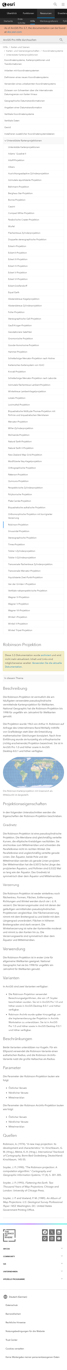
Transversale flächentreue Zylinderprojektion (30, 564)
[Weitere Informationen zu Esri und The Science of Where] (9, 1236)
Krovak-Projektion (17, 371)
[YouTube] (59, 1238)
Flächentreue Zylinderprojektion (24, 233)
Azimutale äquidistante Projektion (24, 180)
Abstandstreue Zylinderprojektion (25, 305)
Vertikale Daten (11, 120)
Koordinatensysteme (53, 51)
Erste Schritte (21, 21)
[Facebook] (45, 1232)
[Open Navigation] (63, 4)
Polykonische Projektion (20, 494)
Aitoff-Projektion (16, 160)
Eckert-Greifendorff (17, 286)
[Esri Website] (8, 4)
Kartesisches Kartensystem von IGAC (26, 365)
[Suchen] (55, 4)
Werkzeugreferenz (49, 21)
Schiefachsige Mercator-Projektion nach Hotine (31, 358)
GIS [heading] (4, 1264)
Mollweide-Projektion (18, 435)
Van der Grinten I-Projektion (22, 584)
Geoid (7, 127)
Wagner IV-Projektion (18, 597)
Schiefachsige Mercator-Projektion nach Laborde (32, 378)
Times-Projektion (16, 544)
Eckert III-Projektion (17, 259)
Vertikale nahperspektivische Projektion (27, 590)
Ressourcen (46, 13)
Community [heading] (9, 1256)
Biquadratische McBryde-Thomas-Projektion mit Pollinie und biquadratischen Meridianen (31, 413)
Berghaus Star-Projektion (20, 193)
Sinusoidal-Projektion (18, 531)
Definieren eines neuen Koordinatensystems (26, 77)
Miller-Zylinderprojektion (20, 428)
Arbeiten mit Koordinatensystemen (21, 70)
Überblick (12, 13)
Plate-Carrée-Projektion (19, 501)
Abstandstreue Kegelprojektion (23, 299)
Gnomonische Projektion (20, 338)
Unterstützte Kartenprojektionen (22, 55)
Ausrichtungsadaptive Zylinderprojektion (28, 173)
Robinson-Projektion (18, 524)
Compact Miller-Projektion (21, 213)
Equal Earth (13, 292)
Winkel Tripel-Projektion (20, 630)
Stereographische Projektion (22, 537)
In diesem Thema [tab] (13, 678)
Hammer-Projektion (17, 352)
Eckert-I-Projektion (17, 246)
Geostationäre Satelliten (20, 332)
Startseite (8, 21)
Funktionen (28, 13)
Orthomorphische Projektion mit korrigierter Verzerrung (30, 516)
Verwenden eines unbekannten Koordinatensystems (30, 84)
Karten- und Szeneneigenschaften (22, 51)
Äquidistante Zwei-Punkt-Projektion (25, 577)
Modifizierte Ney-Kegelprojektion (25, 461)
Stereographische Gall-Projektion (24, 318)
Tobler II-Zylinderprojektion (22, 557)
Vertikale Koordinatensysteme (19, 114)
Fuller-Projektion (16, 312)
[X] (52, 1232)
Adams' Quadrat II (17, 153)
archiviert (46, 655)
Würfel (11, 226)
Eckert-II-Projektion (17, 252)
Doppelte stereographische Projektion (27, 239)
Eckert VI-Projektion (18, 279)
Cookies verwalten (15, 1348)
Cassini (11, 206)
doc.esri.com (14, 31)
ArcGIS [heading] (6, 1249)
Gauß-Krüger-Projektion (20, 325)
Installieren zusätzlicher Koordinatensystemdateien (29, 134)
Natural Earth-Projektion (20, 441)
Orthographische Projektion (22, 468)
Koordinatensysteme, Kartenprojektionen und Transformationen (27, 62)
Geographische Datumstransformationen (24, 101)
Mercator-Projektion (18, 421)
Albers (11, 167)
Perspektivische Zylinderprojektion (25, 487)
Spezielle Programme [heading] (14, 1279)
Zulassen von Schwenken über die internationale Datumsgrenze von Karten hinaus (28, 92)
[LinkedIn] (59, 1232)
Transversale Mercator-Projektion (24, 571)
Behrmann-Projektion (18, 186)
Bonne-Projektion (16, 200)
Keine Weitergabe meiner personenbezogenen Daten (33, 1357)
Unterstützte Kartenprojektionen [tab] (24, 140)
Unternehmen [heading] (10, 1271)
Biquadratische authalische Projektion (26, 507)
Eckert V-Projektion (17, 272)
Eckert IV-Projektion (18, 266)
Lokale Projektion (16, 398)
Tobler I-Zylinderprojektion (21, 551)
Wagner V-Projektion (18, 604)
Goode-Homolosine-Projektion (23, 345)
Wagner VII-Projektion (19, 610)
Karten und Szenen (20, 47)
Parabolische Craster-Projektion (23, 219)
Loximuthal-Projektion (19, 404)
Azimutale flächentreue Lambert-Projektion (29, 385)
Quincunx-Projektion (18, 481)
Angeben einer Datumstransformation (23, 107)
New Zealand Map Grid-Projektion (25, 454)
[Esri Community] (45, 1238)
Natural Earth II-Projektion (21, 448)
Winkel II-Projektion (18, 623)
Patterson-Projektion (18, 474)
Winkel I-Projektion (17, 617)
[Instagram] (52, 1238)
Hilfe (32, 21)
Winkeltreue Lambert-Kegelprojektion (27, 391)
